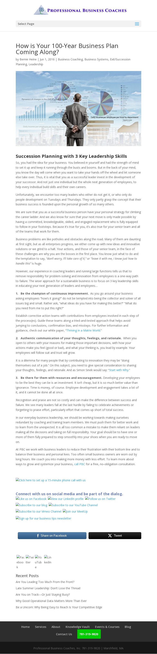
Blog (128, 627)
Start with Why (118, 370)
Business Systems (96, 59)
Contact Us (64, 634)
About (56, 627)
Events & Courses (107, 627)
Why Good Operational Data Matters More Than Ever (51, 601)
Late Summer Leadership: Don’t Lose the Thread (48, 588)
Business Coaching (70, 59)
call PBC (79, 464)
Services (40, 627)
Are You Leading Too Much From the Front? (45, 582)
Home (25, 627)
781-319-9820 (88, 634)
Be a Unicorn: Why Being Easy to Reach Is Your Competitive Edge (59, 607)
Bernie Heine (28, 59)
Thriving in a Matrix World (83, 330)
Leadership (36, 64)
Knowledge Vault (78, 627)
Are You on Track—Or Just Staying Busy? (43, 594)
